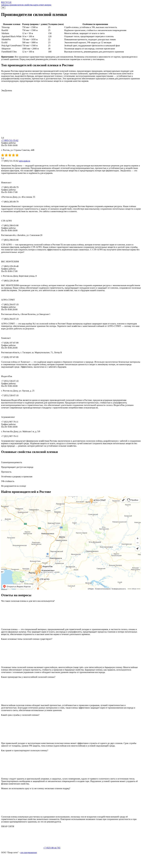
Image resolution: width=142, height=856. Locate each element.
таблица (5, 5)
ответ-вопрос (45, 5)
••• (3, 8)
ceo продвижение (28, 852)
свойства (28, 5)
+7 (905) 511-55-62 (9, 140)
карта (36, 5)
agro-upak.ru (24, 161)
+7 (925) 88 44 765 (51, 848)
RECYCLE (6, 2)
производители (16, 5)
